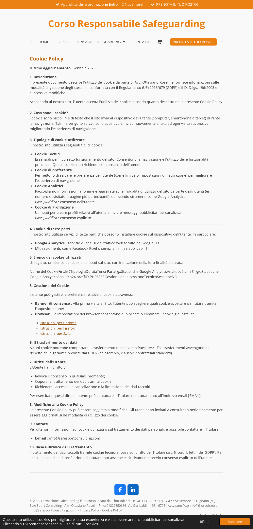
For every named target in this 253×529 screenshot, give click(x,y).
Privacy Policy (89, 510)
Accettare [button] (235, 522)
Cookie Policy (112, 510)
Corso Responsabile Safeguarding (126, 23)
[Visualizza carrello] (159, 42)
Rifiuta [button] (205, 522)
